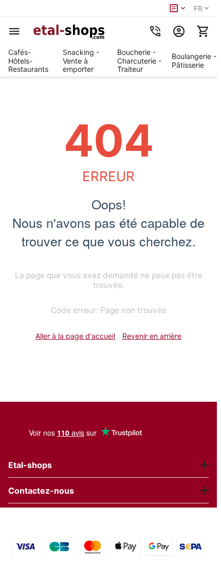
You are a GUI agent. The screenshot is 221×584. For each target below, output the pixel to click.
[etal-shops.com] (70, 31)
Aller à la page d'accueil (75, 336)
